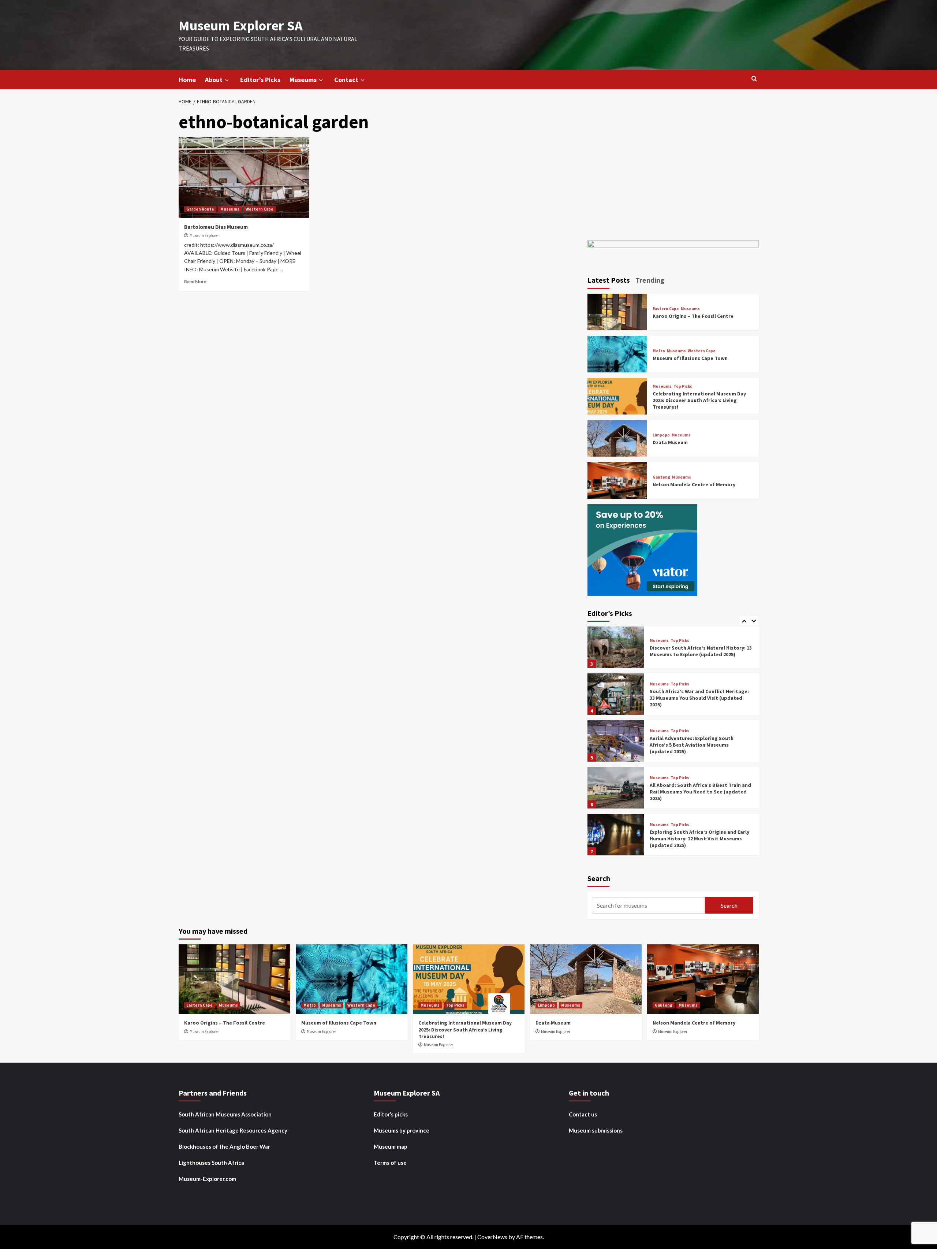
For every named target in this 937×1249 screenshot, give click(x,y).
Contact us (583, 1114)
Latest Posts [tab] (608, 280)
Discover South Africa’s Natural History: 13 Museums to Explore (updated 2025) (701, 651)
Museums (303, 79)
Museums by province (401, 1130)
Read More (195, 281)
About (214, 79)
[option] (673, 650)
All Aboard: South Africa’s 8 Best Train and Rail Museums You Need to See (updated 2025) (700, 792)
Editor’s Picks (260, 79)
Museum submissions (596, 1130)
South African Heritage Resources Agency (233, 1130)
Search (598, 878)
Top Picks (682, 386)
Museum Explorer (204, 235)
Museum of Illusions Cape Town (690, 358)
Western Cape (259, 209)
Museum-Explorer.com (207, 1178)
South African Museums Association (225, 1114)
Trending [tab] (650, 280)
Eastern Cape (666, 309)
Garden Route (200, 209)
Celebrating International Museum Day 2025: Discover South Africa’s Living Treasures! (699, 400)
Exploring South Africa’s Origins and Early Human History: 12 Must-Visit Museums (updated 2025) (699, 838)
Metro (659, 351)
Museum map (390, 1146)
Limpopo (661, 435)
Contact (346, 79)
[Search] (754, 79)
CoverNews (492, 1236)
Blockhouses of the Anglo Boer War (224, 1146)
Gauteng (661, 477)
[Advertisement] (673, 170)
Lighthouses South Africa (211, 1162)
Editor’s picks (391, 1114)
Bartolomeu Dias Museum (216, 226)
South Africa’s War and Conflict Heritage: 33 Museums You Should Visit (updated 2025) (699, 698)
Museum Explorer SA (241, 25)
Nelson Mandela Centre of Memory (694, 484)
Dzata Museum (670, 442)
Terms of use (390, 1162)
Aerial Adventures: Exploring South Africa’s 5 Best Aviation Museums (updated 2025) (691, 745)
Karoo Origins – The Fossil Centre (693, 316)
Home (187, 79)
